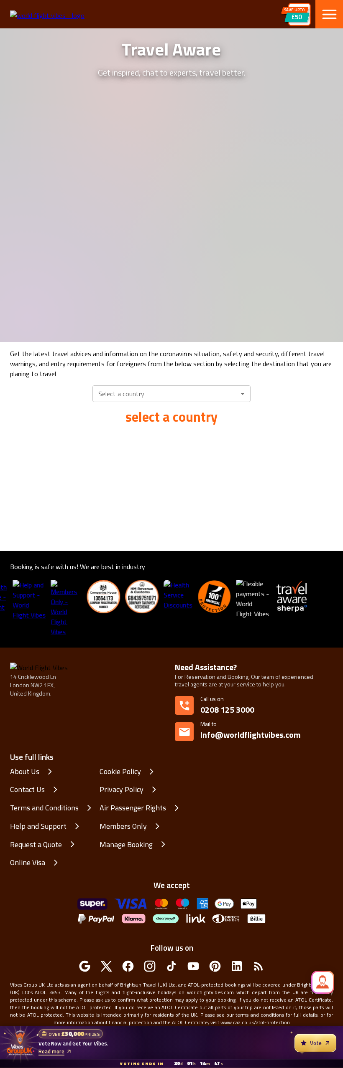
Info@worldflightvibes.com (250, 730)
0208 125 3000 (227, 709)
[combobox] (171, 393)
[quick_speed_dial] (322, 982)
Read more (51, 1051)
